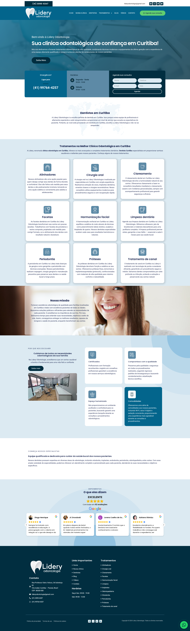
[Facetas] (47, 210)
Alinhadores (47, 174)
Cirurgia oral (95, 175)
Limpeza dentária (142, 217)
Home (71, 13)
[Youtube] (161, 3)
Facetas (47, 217)
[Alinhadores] (47, 167)
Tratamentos (104, 13)
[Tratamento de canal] (142, 252)
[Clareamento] (142, 166)
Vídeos (123, 13)
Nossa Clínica (81, 13)
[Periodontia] (47, 252)
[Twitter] (158, 3)
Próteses (95, 259)
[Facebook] (150, 3)
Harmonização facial (95, 217)
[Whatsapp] (184, 625)
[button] (163, 524)
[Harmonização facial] (95, 210)
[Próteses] (95, 252)
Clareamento (142, 173)
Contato (131, 13)
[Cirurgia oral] (95, 168)
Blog (116, 13)
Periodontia (47, 259)
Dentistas (93, 13)
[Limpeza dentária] (142, 210)
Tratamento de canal (142, 259)
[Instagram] (154, 3)
